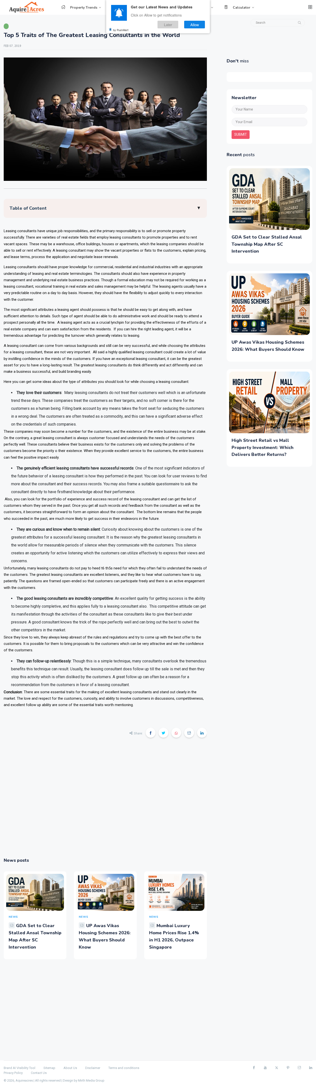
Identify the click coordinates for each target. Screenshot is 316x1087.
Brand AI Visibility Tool (19, 1068)
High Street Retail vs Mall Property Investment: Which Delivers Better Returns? (263, 447)
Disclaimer (92, 1068)
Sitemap (49, 1068)
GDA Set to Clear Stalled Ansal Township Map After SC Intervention (267, 244)
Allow (194, 24)
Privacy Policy (13, 1073)
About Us (70, 1068)
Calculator (241, 7)
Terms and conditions (123, 1068)
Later (168, 24)
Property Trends (83, 7)
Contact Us (39, 1073)
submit (240, 134)
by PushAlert (120, 30)
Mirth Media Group (91, 1080)
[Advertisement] (105, 801)
